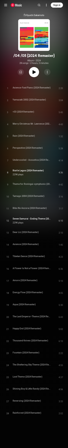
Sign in (56, 5)
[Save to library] (21, 72)
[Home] (16, 5)
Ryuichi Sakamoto (35, 15)
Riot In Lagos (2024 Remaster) (28, 170)
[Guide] (6, 5)
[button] (21, 72)
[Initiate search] (39, 5)
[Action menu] (47, 72)
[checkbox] (61, 172)
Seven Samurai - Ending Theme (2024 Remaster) (32, 218)
